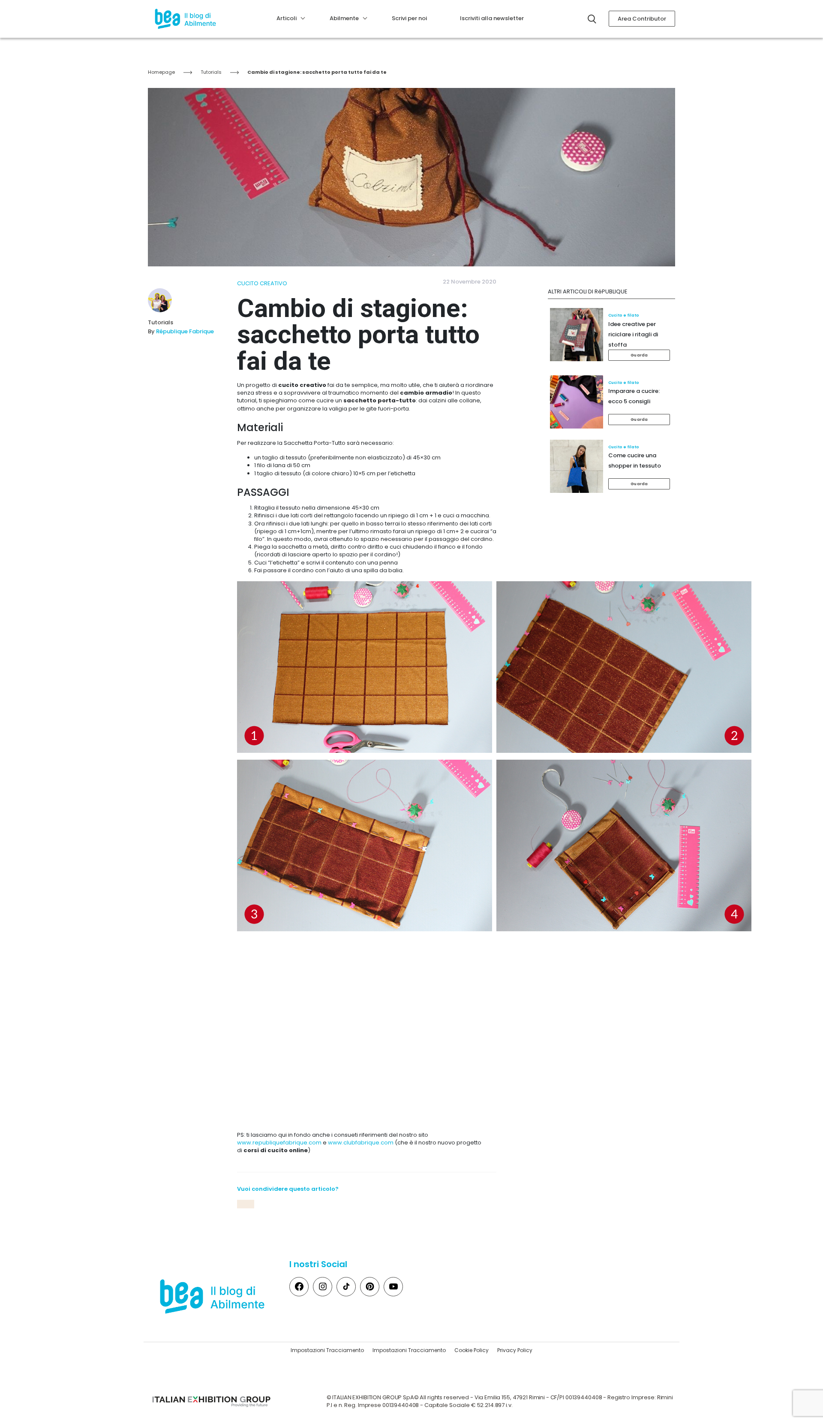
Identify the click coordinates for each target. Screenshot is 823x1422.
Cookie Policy (471, 1350)
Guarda (639, 355)
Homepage (161, 72)
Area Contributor (642, 19)
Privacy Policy (514, 1350)
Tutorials (211, 72)
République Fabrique (185, 331)
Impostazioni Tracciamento (327, 1350)
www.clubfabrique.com (360, 1142)
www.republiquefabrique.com (279, 1142)
